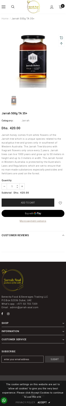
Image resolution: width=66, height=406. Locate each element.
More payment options (33, 221)
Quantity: (7, 180)
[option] (33, 56)
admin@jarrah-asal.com (24, 307)
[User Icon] (52, 7)
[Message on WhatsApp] (4, 400)
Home (5, 18)
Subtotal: (7, 192)
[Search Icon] (12, 6)
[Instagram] (8, 314)
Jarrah (25, 120)
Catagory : (8, 120)
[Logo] (33, 6)
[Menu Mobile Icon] (3, 7)
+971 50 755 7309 (27, 304)
